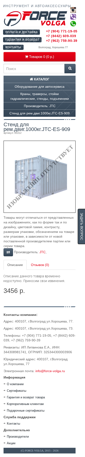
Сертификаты (16, 390)
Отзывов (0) (40, 265)
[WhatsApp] (73, 23)
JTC (42, 252)
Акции (11, 443)
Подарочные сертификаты (25, 410)
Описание (15, 265)
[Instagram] (73, 10)
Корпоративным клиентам (25, 404)
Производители (18, 436)
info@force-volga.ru (50, 371)
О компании (15, 384)
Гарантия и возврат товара (26, 397)
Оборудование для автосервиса (39, 86)
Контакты (13, 423)
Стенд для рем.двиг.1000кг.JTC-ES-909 (39, 113)
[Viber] (73, 17)
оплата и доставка (21, 32)
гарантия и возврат (22, 39)
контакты (13, 47)
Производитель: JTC (39, 106)
